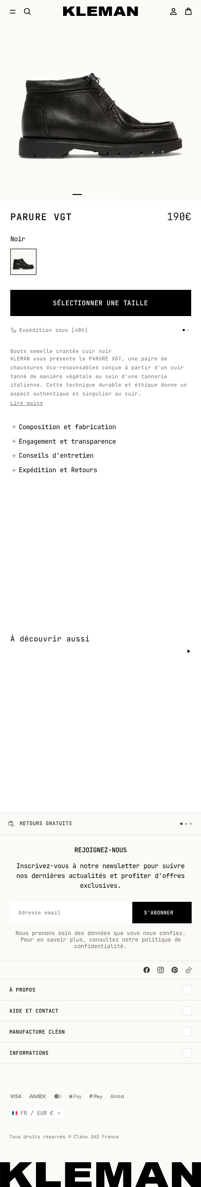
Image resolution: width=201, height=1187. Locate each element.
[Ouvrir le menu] (12, 11)
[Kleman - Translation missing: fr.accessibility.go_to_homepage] (100, 11)
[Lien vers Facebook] (147, 970)
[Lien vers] (189, 970)
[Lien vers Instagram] (161, 970)
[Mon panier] (188, 11)
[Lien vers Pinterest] (175, 970)
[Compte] (173, 11)
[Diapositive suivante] (189, 651)
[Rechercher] (27, 11)
